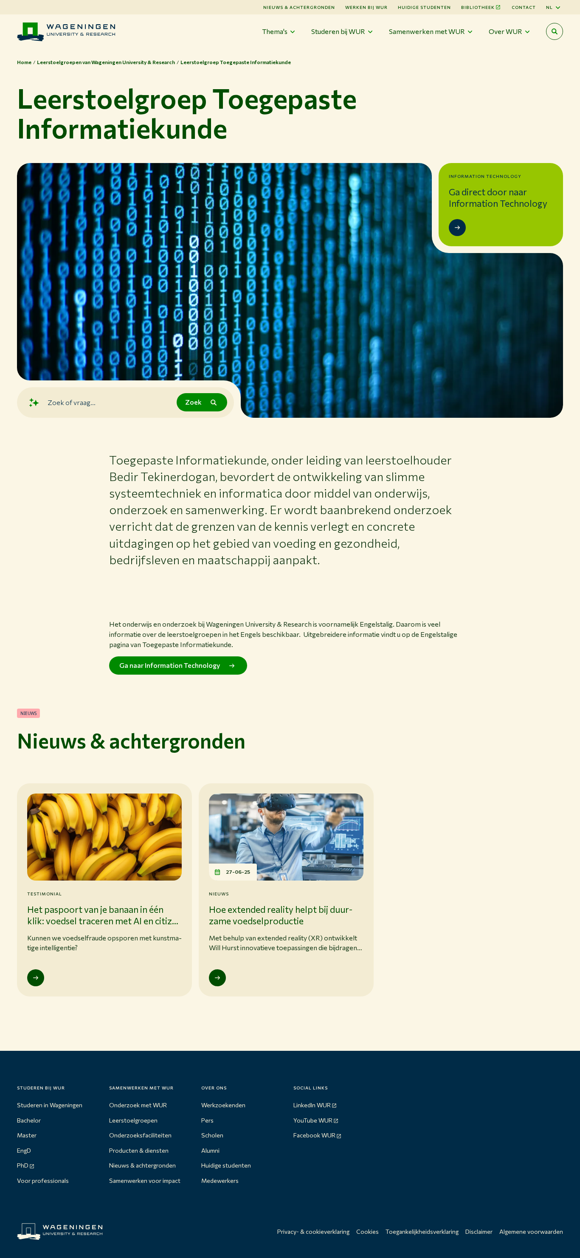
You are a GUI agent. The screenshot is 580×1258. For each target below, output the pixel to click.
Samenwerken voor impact (144, 1180)
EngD (24, 1150)
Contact (524, 7)
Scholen (212, 1135)
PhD (22, 1165)
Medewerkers (220, 1180)
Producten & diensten (139, 1150)
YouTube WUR (312, 1120)
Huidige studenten (424, 7)
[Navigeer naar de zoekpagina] (554, 31)
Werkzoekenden (223, 1105)
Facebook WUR (314, 1135)
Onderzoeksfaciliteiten (140, 1135)
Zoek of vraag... (72, 402)
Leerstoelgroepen (133, 1120)
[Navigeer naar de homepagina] (66, 31)
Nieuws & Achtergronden (299, 7)
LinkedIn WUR (312, 1105)
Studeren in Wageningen (49, 1105)
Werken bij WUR (366, 7)
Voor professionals (43, 1180)
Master (27, 1135)
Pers (207, 1120)
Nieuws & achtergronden (142, 1165)
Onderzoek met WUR (138, 1105)
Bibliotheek (478, 7)
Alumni (210, 1150)
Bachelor (29, 1120)
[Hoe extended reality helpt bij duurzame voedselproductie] (217, 977)
